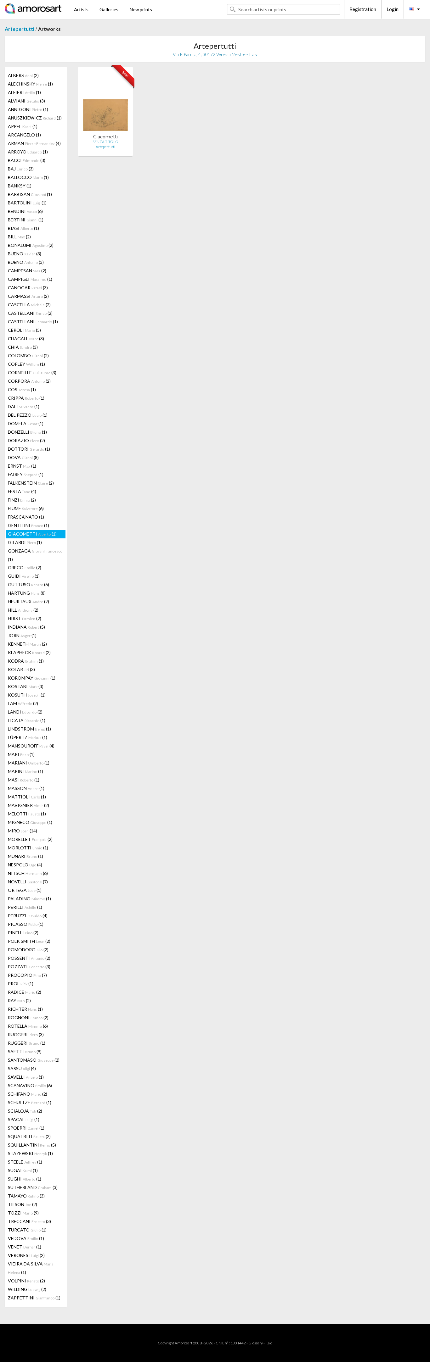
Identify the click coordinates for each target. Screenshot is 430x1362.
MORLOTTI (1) (28, 847)
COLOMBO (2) (28, 355)
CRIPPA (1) (26, 398)
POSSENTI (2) (29, 958)
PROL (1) (20, 983)
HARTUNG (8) (27, 593)
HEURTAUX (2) (28, 601)
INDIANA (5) (26, 627)
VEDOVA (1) (26, 1238)
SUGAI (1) (23, 1170)
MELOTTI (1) (27, 813)
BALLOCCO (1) (28, 177)
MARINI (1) (25, 771)
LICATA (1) (26, 720)
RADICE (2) (24, 992)
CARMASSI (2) (28, 296)
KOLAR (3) (21, 669)
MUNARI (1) (25, 856)
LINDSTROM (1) (29, 728)
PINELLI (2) (23, 932)
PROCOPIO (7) (27, 975)
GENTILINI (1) (28, 525)
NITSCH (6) (28, 873)
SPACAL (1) (23, 1119)
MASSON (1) (26, 788)
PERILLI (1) (25, 907)
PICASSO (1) (25, 924)
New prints (140, 9)
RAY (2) (19, 1000)
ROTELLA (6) (28, 1026)
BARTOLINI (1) (27, 202)
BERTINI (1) (25, 219)
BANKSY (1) (19, 185)
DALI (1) (23, 406)
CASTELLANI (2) (30, 313)
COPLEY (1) (26, 364)
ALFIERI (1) (24, 92)
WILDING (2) (27, 1289)
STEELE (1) (25, 1162)
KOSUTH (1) (27, 695)
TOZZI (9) (23, 1212)
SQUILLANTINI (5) (32, 1145)
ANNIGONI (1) (28, 109)
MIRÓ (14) (22, 830)
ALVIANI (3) (26, 100)
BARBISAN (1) (30, 194)
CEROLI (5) (24, 330)
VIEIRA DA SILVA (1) (31, 1268)
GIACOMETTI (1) (32, 533)
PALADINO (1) (29, 898)
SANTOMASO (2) (33, 1060)
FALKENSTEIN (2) (31, 483)
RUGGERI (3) (26, 1034)
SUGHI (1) (24, 1178)
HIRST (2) (24, 618)
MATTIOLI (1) (27, 796)
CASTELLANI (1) (33, 321)
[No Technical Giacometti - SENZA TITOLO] (105, 102)
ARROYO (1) (28, 151)
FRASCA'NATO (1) (26, 517)
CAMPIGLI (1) (30, 279)
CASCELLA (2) (29, 304)
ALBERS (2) (23, 75)
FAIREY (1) (25, 474)
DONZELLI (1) (27, 432)
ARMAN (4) (34, 143)
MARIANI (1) (28, 762)
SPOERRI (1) (26, 1128)
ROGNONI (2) (28, 1017)
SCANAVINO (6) (30, 1085)
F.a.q (268, 1343)
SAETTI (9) (25, 1051)
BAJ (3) (21, 168)
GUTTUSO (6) (28, 584)
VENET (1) (24, 1246)
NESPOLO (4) (25, 864)
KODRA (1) (26, 661)
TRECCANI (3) (29, 1221)
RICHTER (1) (25, 1009)
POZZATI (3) (29, 966)
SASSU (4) (22, 1068)
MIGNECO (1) (30, 822)
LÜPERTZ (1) (27, 737)
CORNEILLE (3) (32, 372)
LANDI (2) (25, 711)
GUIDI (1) (24, 576)
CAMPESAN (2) (27, 270)
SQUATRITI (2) (29, 1136)
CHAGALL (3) (26, 338)
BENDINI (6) (25, 211)
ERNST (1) (22, 466)
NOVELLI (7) (28, 881)
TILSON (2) (22, 1204)
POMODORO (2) (28, 949)
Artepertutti (19, 29)
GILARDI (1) (25, 542)
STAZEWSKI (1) (30, 1153)
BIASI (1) (23, 228)
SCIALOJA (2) (25, 1111)
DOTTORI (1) (29, 449)
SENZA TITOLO (105, 141)
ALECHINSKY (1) (30, 83)
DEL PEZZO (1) (28, 415)
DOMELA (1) (25, 423)
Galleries (108, 9)
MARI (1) (21, 754)
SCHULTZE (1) (29, 1102)
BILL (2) (19, 236)
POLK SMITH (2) (29, 941)
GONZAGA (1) (35, 555)
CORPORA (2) (29, 381)
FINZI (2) (22, 500)
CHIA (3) (23, 347)
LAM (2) (23, 703)
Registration (362, 9)
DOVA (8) (23, 457)
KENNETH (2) (27, 644)
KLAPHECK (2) (29, 652)
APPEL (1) (22, 126)
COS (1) (22, 389)
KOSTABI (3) (25, 686)
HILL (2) (23, 610)
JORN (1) (22, 635)
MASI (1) (23, 779)
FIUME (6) (26, 508)
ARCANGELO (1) (24, 134)
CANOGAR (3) (28, 287)
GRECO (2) (24, 567)
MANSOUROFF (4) (31, 745)
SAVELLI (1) (26, 1077)
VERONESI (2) (26, 1255)
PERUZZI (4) (28, 915)
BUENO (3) (24, 253)
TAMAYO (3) (26, 1195)
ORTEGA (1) (25, 890)
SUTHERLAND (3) (33, 1187)
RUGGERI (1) (26, 1043)
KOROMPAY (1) (31, 678)
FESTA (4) (22, 491)
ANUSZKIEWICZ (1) (35, 117)
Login (393, 9)
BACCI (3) (26, 160)
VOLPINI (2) (26, 1280)
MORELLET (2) (30, 839)
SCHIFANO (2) (27, 1094)
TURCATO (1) (27, 1229)
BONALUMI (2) (31, 245)
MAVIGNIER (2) (28, 805)
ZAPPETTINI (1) (34, 1297)
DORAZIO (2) (26, 440)
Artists (81, 9)
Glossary (255, 1343)
